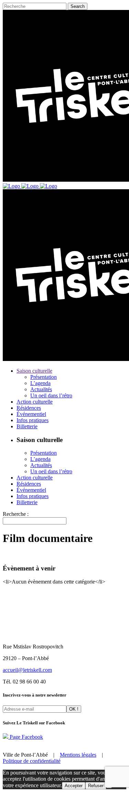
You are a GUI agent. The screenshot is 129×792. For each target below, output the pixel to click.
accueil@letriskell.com (27, 670)
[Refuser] (109, 787)
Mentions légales (78, 755)
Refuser (96, 785)
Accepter (74, 785)
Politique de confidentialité (32, 761)
